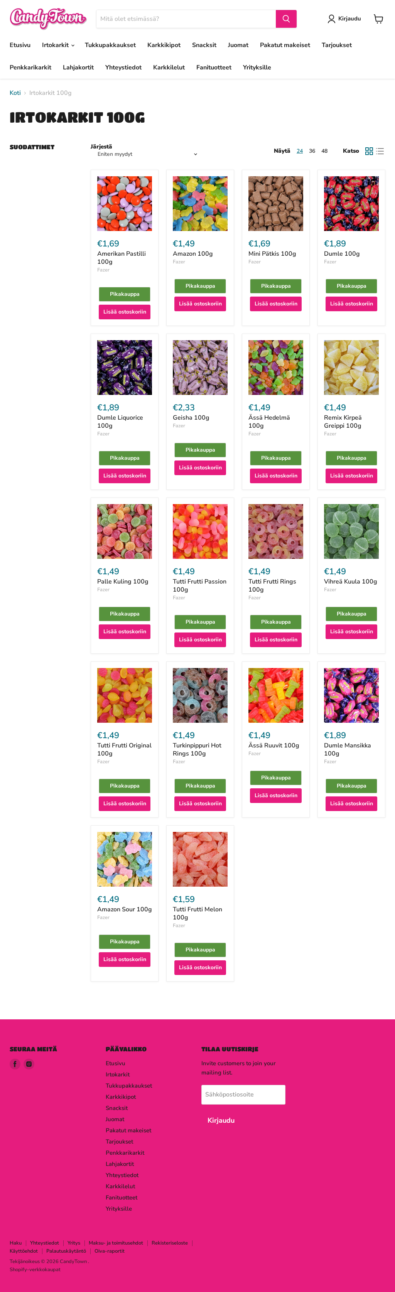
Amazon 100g (193, 254)
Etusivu (20, 45)
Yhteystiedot (123, 67)
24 (300, 151)
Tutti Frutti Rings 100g (272, 585)
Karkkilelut (169, 67)
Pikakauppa (125, 294)
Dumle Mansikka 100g (347, 749)
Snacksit (204, 45)
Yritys (74, 1243)
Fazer (103, 269)
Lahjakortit (78, 67)
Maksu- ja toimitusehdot (116, 1243)
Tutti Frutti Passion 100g (199, 585)
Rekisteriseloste (170, 1243)
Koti (15, 92)
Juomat (238, 45)
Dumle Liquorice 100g (120, 421)
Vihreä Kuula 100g (350, 581)
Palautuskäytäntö (66, 1251)
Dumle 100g (342, 254)
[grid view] (369, 151)
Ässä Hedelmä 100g (269, 421)
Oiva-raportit (110, 1251)
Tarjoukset (337, 45)
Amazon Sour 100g (124, 909)
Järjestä (101, 146)
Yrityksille (257, 67)
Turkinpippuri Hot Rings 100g (197, 749)
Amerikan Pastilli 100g (121, 258)
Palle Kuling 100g (123, 581)
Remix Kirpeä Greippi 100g (343, 421)
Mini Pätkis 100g (272, 254)
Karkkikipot (164, 45)
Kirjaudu (349, 18)
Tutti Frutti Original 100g (124, 749)
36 (312, 151)
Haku (16, 1243)
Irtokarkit (56, 45)
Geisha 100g (191, 417)
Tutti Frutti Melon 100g (197, 913)
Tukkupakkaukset (110, 45)
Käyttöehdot (24, 1251)
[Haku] (286, 19)
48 (324, 151)
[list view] (380, 151)
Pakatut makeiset (285, 45)
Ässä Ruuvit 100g (273, 745)
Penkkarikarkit (30, 67)
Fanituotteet (213, 67)
